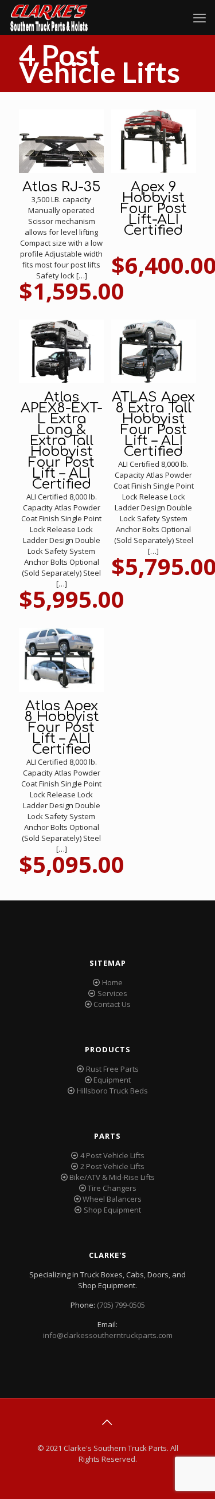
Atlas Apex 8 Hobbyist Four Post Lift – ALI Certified (61, 727)
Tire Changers (112, 1188)
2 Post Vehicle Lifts (112, 1166)
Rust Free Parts (112, 1069)
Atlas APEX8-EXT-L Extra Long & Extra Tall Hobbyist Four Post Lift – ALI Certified (62, 440)
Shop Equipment (112, 1210)
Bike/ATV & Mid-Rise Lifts (112, 1177)
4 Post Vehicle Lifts (112, 1155)
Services (112, 993)
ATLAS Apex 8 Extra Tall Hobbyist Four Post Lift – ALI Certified (153, 424)
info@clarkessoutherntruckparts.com (108, 1335)
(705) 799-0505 (121, 1305)
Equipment (112, 1080)
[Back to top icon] (108, 1422)
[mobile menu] (199, 17)
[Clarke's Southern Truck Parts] (49, 17)
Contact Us (112, 1004)
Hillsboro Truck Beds (112, 1090)
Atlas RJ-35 (61, 187)
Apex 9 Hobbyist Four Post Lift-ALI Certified (153, 208)
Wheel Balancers (112, 1199)
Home (112, 982)
